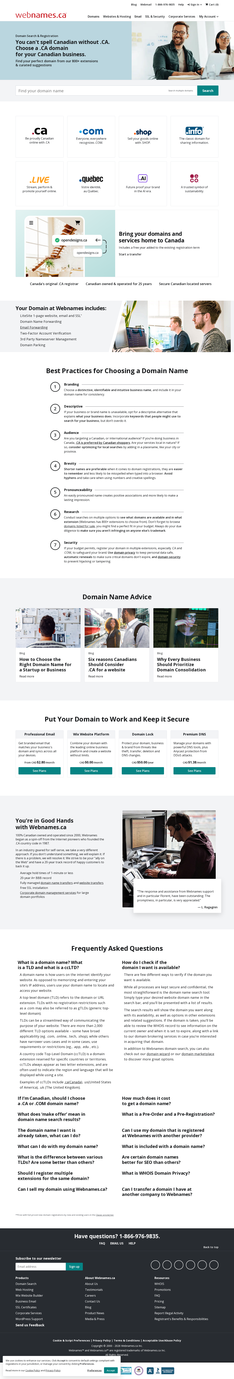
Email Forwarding (34, 327)
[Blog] (202, 1265)
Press (101, 1319)
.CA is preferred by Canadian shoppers (103, 443)
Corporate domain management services (48, 893)
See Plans (39, 771)
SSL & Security (155, 16)
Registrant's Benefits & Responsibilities (181, 1319)
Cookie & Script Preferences (71, 1340)
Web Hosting (24, 1290)
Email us (116, 1243)
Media (89, 1319)
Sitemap (160, 1307)
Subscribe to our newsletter (38, 1258)
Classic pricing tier (105, 1214)
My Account (207, 16)
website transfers (91, 883)
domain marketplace (198, 1054)
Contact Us (92, 1301)
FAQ (102, 1243)
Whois (159, 1284)
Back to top (210, 1247)
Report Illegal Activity (168, 1313)
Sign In (195, 4)
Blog (134, 4)
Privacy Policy (53, 1370)
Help (132, 1243)
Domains (94, 16)
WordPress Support (29, 1319)
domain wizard (158, 1054)
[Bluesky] (190, 1265)
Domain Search (26, 1284)
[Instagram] (167, 1265)
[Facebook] (155, 1265)
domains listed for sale (79, 526)
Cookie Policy (32, 1370)
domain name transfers (57, 883)
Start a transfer (130, 254)
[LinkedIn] (178, 1265)
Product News (94, 1313)
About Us (91, 1284)
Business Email (26, 1301)
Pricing (159, 1301)
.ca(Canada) (73, 1082)
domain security (169, 557)
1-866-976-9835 (165, 4)
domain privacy (124, 553)
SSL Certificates (26, 1307)
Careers (90, 1295)
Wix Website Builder (29, 1295)
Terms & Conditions (127, 1340)
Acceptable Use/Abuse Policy (162, 1340)
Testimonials (94, 1290)
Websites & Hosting (117, 16)
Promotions (162, 1290)
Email (138, 16)
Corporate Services (182, 16)
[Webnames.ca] (41, 15)
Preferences (94, 1370)
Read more (26, 676)
